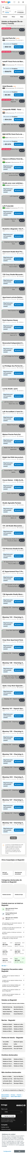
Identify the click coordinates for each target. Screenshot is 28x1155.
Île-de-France (5, 1096)
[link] (14, 2)
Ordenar (5, 16)
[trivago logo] (6, 2)
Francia (19, 1094)
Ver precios (18, 47)
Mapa (21, 16)
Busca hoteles (5, 1094)
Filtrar (13, 16)
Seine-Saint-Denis (16, 1096)
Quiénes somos (5, 1127)
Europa (13, 1094)
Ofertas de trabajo (6, 1129)
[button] (13, 7)
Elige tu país (4, 1109)
